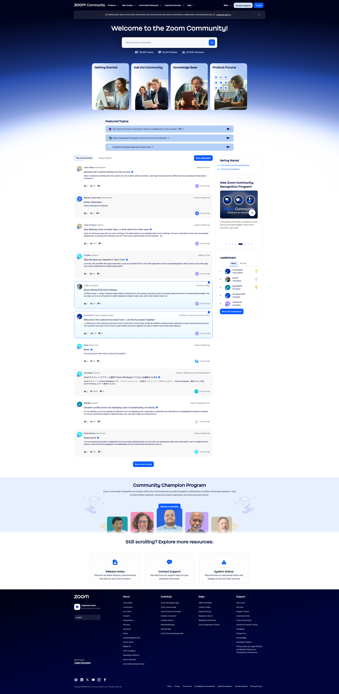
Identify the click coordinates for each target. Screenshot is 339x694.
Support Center (242, 611)
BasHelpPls (237, 286)
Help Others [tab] (105, 158)
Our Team (127, 611)
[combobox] (165, 42)
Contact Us (241, 633)
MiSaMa (87, 403)
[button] (203, 158)
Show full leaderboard (232, 311)
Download (166, 596)
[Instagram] (99, 679)
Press (125, 633)
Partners (126, 624)
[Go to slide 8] (252, 244)
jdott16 (235, 278)
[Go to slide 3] (232, 244)
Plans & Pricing (205, 611)
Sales (201, 596)
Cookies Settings (241, 686)
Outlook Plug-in (167, 620)
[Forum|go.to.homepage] (89, 5)
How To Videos (129, 651)
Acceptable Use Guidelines (205, 686)
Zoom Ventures (129, 659)
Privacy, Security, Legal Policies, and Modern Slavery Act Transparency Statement (249, 649)
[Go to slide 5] (239, 244)
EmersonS (88, 315)
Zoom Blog (127, 603)
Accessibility (241, 638)
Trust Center (187, 686)
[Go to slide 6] (243, 244)
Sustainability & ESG (131, 638)
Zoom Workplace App (170, 603)
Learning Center (243, 616)
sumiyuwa (88, 373)
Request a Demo (206, 616)
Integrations (128, 620)
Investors (127, 629)
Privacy (177, 686)
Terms (169, 686)
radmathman (90, 433)
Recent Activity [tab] (84, 158)
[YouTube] (93, 679)
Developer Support (244, 642)
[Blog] (76, 679)
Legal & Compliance (224, 686)
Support (240, 596)
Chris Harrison (90, 225)
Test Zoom (240, 603)
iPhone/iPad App (168, 624)
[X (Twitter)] (87, 679)
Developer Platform (131, 655)
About (126, 596)
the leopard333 (239, 294)
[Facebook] (104, 679)
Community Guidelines (230, 169)
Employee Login (256, 686)
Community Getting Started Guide (234, 165)
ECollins (87, 255)
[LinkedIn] (81, 679)
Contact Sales (204, 607)
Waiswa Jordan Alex (92, 198)
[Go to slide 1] (226, 244)
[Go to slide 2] (229, 244)
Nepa (86, 345)
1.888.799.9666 (82, 663)
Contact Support (243, 6)
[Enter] (212, 42)
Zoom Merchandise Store (133, 664)
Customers (127, 607)
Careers (126, 616)
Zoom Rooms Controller (171, 611)
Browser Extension (168, 616)
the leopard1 (238, 270)
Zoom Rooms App (168, 607)
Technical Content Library (247, 624)
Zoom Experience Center (209, 624)
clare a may (89, 167)
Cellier (86, 285)
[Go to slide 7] (248, 244)
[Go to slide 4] (236, 244)
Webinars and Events (207, 620)
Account (239, 607)
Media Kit (127, 646)
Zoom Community (244, 620)
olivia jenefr (237, 302)
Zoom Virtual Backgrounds (172, 633)
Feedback (240, 629)
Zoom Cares (128, 642)
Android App (166, 629)
